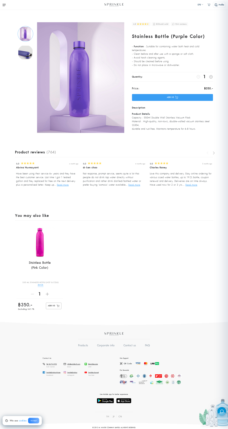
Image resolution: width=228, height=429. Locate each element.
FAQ (147, 345)
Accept (34, 420)
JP (114, 417)
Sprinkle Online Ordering (114, 4)
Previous (208, 153)
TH (107, 417)
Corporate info (105, 345)
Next (213, 153)
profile (221, 5)
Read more (63, 185)
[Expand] (4, 4)
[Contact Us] (221, 411)
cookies (23, 421)
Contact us (129, 345)
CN (120, 417)
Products (83, 345)
